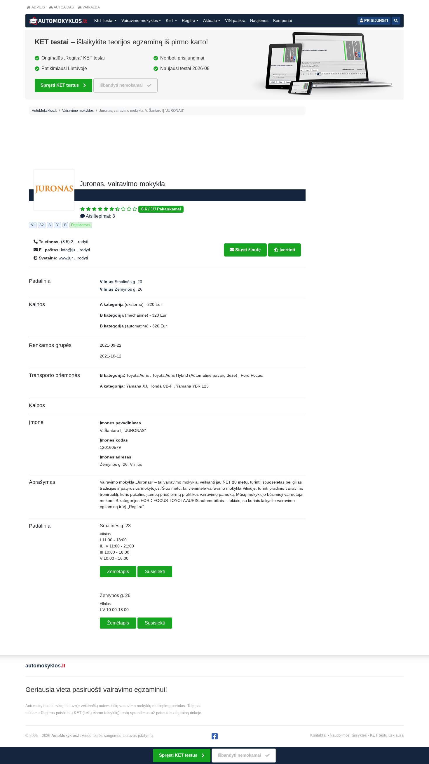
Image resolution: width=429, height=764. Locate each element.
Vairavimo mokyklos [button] (139, 20)
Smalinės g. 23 (121, 281)
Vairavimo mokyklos (78, 111)
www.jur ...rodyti (73, 258)
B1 (57, 225)
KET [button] (170, 20)
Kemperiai (282, 20)
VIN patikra (235, 20)
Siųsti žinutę (247, 249)
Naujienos (259, 20)
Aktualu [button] (210, 20)
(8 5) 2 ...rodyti (74, 241)
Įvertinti (286, 249)
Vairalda (91, 7)
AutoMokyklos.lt (44, 111)
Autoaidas (64, 7)
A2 (41, 225)
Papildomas (80, 225)
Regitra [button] (188, 20)
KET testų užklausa (387, 735)
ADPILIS (38, 7)
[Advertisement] (167, 160)
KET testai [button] (103, 20)
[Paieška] (396, 21)
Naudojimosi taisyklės (348, 735)
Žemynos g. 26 (121, 289)
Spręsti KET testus (60, 85)
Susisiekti (155, 571)
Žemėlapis (118, 571)
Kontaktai (318, 735)
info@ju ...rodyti (75, 249)
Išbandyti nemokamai (121, 85)
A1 (33, 225)
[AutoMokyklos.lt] (58, 20)
